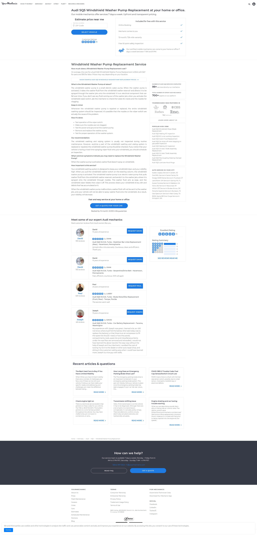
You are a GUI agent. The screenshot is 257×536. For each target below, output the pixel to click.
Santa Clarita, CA (172, 175)
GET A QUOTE (148, 471)
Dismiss (8, 530)
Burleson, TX (176, 191)
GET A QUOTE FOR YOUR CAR (108, 206)
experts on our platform (167, 96)
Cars (73, 508)
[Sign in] (253, 4)
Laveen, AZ (174, 173)
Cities (73, 505)
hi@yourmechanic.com (135, 465)
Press (73, 496)
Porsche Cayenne (158, 191)
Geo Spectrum (157, 194)
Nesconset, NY (172, 186)
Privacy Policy (115, 499)
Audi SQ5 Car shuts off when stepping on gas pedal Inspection (166, 142)
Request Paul (134, 286)
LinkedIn (153, 507)
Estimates (75, 512)
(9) (96, 42)
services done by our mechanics (168, 87)
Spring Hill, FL (176, 180)
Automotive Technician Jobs (160, 493)
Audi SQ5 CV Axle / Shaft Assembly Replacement (164, 150)
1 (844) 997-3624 (118, 465)
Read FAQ (108, 471)
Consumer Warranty (118, 493)
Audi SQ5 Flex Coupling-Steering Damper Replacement (167, 159)
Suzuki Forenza (157, 183)
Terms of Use (115, 505)
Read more (99, 392)
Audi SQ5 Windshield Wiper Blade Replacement (164, 130)
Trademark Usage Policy (119, 502)
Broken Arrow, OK (174, 188)
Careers (74, 502)
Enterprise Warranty (118, 496)
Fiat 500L (155, 175)
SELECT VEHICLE (89, 32)
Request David (135, 231)
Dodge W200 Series (159, 178)
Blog (73, 521)
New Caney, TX (175, 194)
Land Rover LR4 (157, 180)
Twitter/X (153, 510)
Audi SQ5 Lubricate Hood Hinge (163, 163)
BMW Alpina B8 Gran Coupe (162, 196)
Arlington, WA (157, 198)
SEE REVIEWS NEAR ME (168, 258)
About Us (74, 493)
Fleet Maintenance (78, 499)
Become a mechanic (76, 4)
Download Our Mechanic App (161, 496)
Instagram (153, 514)
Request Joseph (134, 312)
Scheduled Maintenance (80, 515)
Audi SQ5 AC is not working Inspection (165, 136)
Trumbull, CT (178, 178)
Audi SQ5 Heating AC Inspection (163, 134)
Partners (74, 518)
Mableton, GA (175, 183)
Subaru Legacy (157, 173)
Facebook (153, 504)
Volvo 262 (155, 186)
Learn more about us (167, 120)
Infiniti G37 (156, 188)
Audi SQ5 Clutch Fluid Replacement (164, 139)
